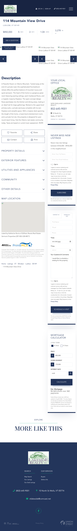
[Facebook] (38, 511)
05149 (34, 264)
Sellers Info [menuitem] (44, 479)
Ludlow (28, 264)
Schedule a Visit (67, 215)
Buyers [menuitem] (43, 477)
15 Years (65, 345)
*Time (52, 246)
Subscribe (61, 193)
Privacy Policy (54, 185)
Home (4, 264)
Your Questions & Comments (60, 254)
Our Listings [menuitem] (28, 479)
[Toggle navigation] (71, 9)
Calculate (61, 382)
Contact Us (54, 119)
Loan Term (55, 343)
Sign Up (48, 9)
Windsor (21, 264)
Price (53, 351)
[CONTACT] (12, 41)
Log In (39, 9)
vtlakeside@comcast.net (40, 499)
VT (15, 264)
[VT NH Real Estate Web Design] (66, 523)
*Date (52, 238)
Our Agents (62, 119)
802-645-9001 (59, 109)
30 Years (56, 345)
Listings (10, 264)
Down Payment (56, 360)
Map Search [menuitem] (28, 477)
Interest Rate (56, 369)
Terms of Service (66, 318)
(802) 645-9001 (60, 9)
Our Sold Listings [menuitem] (29, 482)
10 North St (51, 491)
